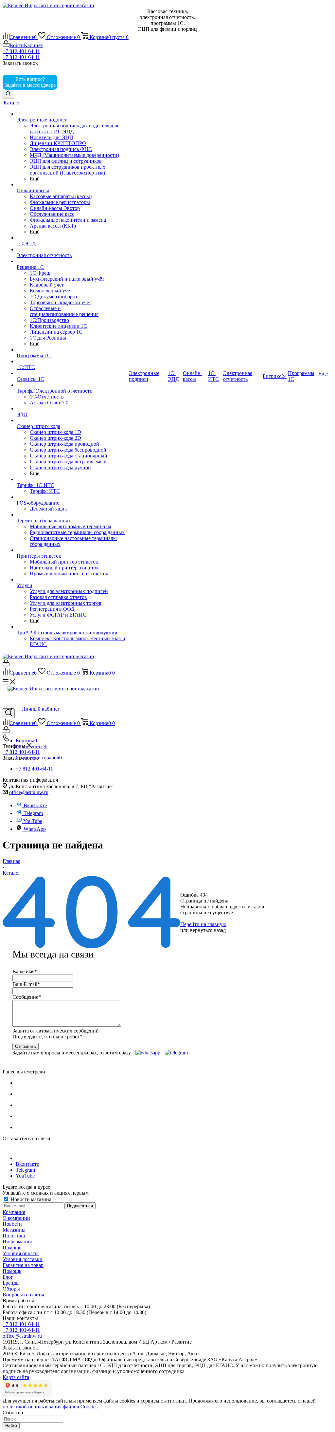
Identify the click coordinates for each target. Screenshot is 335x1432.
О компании (16, 1218)
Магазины (14, 1230)
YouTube (32, 821)
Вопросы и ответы (23, 1294)
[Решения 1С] (72, 261)
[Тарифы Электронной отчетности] (72, 385)
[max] (68, 85)
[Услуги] (72, 580)
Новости (12, 1224)
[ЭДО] (72, 409)
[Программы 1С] (72, 350)
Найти (11, 1425)
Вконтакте (35, 805)
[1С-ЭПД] (72, 238)
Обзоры (11, 1289)
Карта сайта (16, 1377)
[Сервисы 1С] (72, 373)
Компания (14, 1212)
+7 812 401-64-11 (21, 51)
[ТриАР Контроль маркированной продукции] (72, 627)
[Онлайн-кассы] (72, 185)
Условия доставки (23, 1259)
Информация (17, 1241)
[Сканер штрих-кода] (72, 420)
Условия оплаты (21, 1253)
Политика (14, 1235)
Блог (8, 1277)
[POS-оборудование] (72, 497)
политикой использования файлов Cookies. (51, 1406)
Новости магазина (30, 1199)
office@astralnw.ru (28, 792)
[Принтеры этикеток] (72, 550)
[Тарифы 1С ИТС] (72, 479)
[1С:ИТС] (72, 361)
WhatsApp (35, 829)
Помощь (12, 1247)
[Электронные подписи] (72, 114)
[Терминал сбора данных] (72, 515)
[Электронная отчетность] (72, 249)
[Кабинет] (6, 664)
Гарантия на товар (23, 1265)
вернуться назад (208, 930)
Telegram (32, 813)
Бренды (11, 1283)
